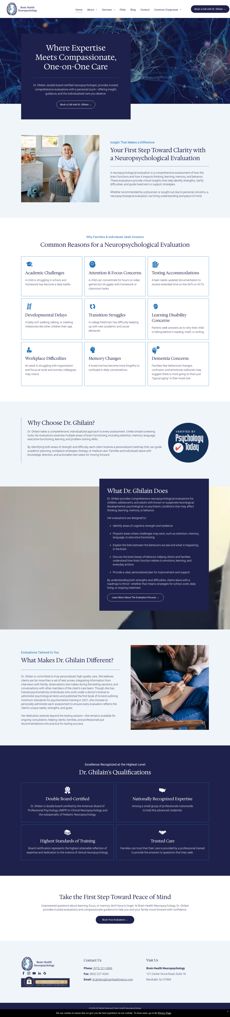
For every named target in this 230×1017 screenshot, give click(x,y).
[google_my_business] (44, 973)
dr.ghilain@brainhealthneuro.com (112, 979)
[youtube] (34, 973)
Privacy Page (164, 1013)
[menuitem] (79, 9)
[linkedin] (39, 973)
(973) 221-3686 (102, 968)
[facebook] (23, 973)
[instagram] (28, 973)
